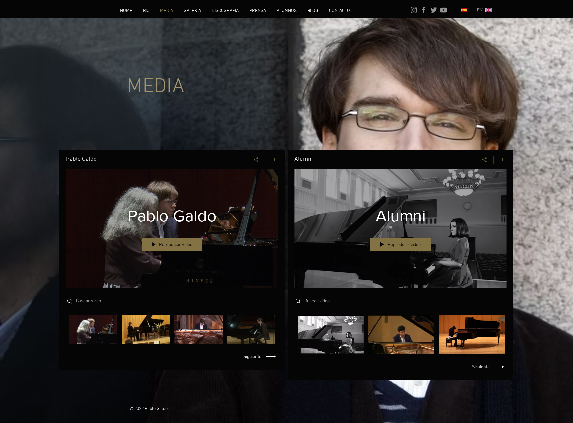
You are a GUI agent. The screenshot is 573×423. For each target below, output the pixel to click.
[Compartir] (256, 160)
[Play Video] (93, 329)
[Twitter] (433, 10)
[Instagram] (414, 10)
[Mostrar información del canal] (271, 160)
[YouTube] (443, 10)
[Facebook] (423, 10)
